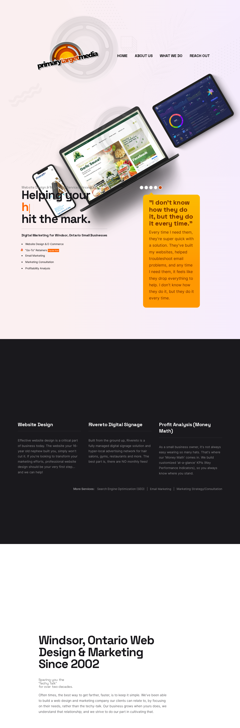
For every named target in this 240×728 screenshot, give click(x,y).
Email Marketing (35, 255)
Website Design (35, 424)
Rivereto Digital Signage (115, 424)
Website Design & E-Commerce (44, 244)
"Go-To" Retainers (41, 250)
